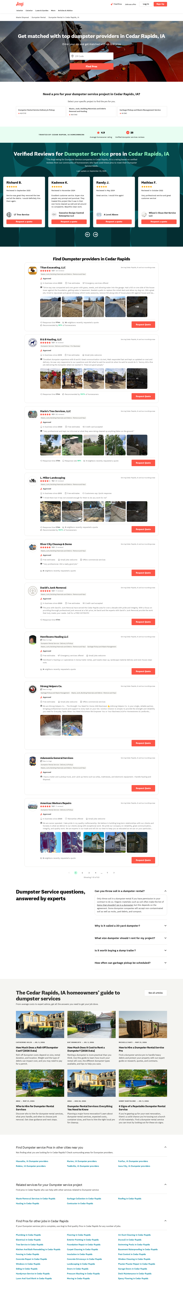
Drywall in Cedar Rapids (129, 1239)
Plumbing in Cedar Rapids (28, 1234)
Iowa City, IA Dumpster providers (134, 1166)
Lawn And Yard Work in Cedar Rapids (34, 1278)
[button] (50, 306)
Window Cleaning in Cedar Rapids (134, 1259)
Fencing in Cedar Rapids (27, 1254)
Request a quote (24, 221)
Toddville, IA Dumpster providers (83, 1166)
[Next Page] (114, 872)
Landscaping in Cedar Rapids (81, 1264)
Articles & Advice (65, 10)
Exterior (29, 10)
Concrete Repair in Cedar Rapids (31, 1259)
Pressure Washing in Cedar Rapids (83, 1273)
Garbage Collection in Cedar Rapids (84, 1198)
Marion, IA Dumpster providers (82, 1161)
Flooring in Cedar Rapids (79, 1234)
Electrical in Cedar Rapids (28, 1239)
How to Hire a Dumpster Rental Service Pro (141, 1049)
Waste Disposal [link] (22, 17)
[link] (9, 214)
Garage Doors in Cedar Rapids (132, 1268)
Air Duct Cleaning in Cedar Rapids (134, 1234)
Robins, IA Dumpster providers (31, 1166)
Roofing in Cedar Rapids (129, 1198)
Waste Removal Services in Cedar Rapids (35, 1198)
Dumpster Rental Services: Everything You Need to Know (89, 1108)
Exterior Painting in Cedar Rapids (83, 1239)
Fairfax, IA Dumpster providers (133, 1161)
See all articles (156, 992)
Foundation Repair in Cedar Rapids (83, 1244)
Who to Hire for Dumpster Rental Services (35, 1108)
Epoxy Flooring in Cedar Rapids (133, 1278)
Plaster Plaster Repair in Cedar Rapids (136, 1264)
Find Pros (91, 66)
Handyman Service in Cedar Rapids (33, 1273)
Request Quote (143, 324)
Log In (146, 4)
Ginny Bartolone (127, 1101)
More (53, 10)
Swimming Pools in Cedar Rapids (134, 1244)
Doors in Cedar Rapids (77, 1268)
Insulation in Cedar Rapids (79, 1254)
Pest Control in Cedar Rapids (132, 1254)
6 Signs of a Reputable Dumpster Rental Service (142, 1108)
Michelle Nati (126, 1042)
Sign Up (160, 4)
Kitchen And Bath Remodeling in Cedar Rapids (38, 1249)
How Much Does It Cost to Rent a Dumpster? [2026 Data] (86, 1049)
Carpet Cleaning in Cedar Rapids (82, 1249)
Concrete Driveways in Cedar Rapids (84, 1259)
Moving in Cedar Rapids (78, 1278)
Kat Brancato (74, 1042)
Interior (19, 10)
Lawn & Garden (41, 10)
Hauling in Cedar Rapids (27, 1203)
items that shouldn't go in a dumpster (115, 905)
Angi (18, 1101)
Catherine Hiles (24, 1042)
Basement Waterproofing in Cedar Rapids (138, 1249)
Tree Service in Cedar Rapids (29, 1244)
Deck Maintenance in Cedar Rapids (135, 1273)
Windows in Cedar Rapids (28, 1264)
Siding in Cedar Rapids (27, 1268)
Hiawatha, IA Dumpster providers (32, 1161)
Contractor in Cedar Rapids (80, 1203)
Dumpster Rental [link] (39, 17)
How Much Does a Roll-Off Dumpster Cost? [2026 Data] (37, 1049)
